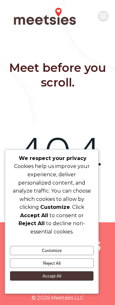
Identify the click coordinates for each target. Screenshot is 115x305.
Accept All (51, 276)
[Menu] (103, 16)
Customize (52, 250)
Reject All (52, 263)
